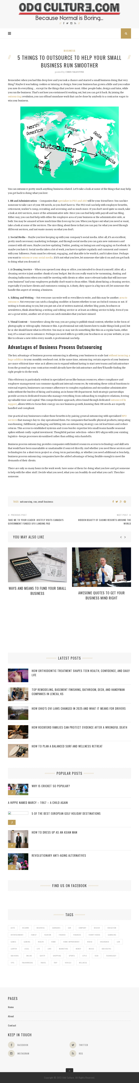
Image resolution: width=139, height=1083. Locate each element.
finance (62, 934)
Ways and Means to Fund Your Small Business (37, 591)
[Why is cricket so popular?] (18, 785)
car (69, 928)
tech (96, 955)
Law (118, 941)
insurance (104, 941)
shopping (57, 955)
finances (77, 934)
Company (82, 928)
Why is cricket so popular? (51, 786)
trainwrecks (27, 962)
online (29, 955)
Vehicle (68, 962)
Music (91, 948)
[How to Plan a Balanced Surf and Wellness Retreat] (18, 746)
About (11, 1016)
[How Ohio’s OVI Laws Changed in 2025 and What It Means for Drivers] (18, 708)
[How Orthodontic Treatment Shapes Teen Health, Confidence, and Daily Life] (18, 670)
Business (69, 50)
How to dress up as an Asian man (54, 832)
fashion (47, 934)
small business (45, 501)
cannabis (56, 928)
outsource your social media (37, 257)
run (35, 501)
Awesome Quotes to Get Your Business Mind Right (101, 595)
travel (43, 962)
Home (11, 1007)
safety (42, 955)
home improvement (71, 941)
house (89, 941)
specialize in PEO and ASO (72, 200)
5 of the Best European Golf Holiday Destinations (66, 813)
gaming (27, 941)
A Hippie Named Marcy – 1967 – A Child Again (38, 802)
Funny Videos (94, 934)
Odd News (15, 955)
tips (12, 962)
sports (72, 955)
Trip (55, 962)
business (41, 928)
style (84, 955)
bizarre (25, 928)
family (34, 934)
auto (13, 928)
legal (26, 948)
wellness (83, 962)
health (41, 941)
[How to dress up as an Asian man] (18, 832)
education (111, 928)
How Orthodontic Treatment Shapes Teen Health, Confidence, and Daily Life (81, 673)
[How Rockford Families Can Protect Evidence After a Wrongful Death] (18, 727)
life (38, 948)
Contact (12, 1025)
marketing (63, 948)
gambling (112, 934)
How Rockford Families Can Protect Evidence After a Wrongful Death (79, 727)
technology (111, 955)
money (78, 948)
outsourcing (14, 96)
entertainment (17, 934)
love (49, 948)
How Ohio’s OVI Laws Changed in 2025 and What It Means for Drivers (79, 708)
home (53, 941)
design (97, 928)
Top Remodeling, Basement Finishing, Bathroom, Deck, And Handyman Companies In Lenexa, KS (78, 691)
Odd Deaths (106, 948)
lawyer (14, 948)
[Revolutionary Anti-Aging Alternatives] (18, 855)
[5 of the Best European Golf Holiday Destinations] (18, 813)
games (13, 941)
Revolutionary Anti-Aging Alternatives (59, 855)
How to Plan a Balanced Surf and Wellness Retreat (67, 746)
